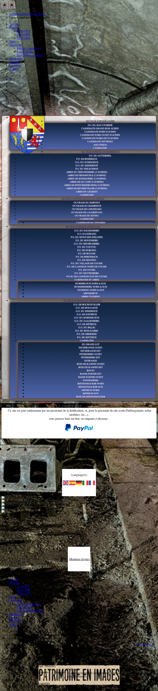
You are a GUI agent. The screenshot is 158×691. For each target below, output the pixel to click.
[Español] (72, 482)
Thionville (15, 45)
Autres (13, 69)
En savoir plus (145, 644)
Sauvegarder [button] (42, 683)
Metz (12, 41)
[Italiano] (85, 482)
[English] (66, 482)
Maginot (14, 62)
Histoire (14, 27)
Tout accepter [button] (12, 644)
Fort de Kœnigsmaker (30, 55)
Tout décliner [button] (35, 644)
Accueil (14, 24)
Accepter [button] (53, 651)
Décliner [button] (70, 651)
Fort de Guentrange (29, 48)
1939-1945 (23, 38)
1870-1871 (23, 31)
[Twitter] (10, 79)
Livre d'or (15, 65)
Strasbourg (15, 58)
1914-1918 (23, 34)
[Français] (92, 482)
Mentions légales (79, 559)
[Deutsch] (79, 482)
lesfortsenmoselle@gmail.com (27, 14)
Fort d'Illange (25, 51)
